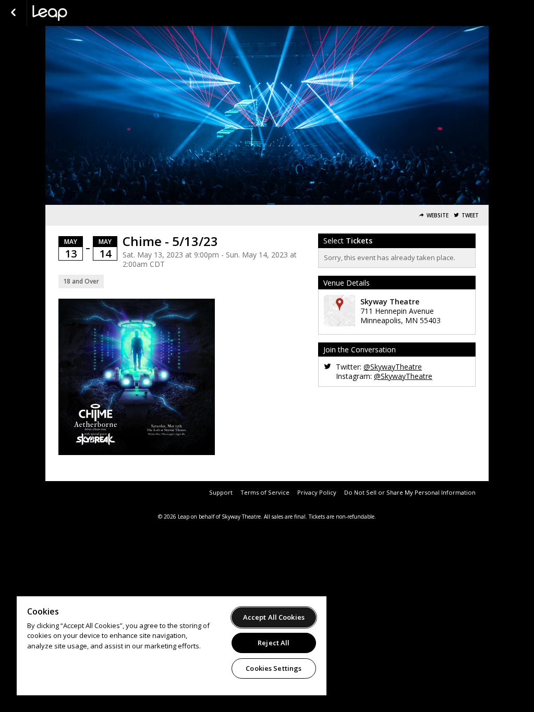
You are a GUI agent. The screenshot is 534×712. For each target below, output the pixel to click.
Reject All (273, 642)
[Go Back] (13, 13)
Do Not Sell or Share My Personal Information (410, 492)
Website (437, 215)
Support (221, 492)
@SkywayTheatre (392, 367)
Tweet (470, 215)
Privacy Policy (316, 492)
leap (84, 13)
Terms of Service (264, 492)
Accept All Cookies (274, 617)
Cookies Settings (273, 668)
